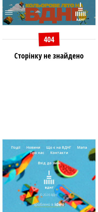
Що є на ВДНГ (58, 147)
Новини (33, 147)
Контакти (59, 152)
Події (15, 147)
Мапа (82, 147)
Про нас (37, 152)
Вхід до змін (49, 163)
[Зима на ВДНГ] (80, 13)
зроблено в (47, 204)
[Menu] (9, 13)
